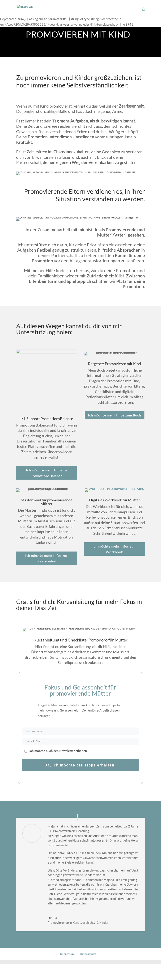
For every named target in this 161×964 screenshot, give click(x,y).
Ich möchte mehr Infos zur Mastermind (46, 558)
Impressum (67, 954)
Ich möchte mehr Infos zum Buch (114, 415)
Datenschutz (88, 954)
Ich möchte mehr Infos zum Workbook (114, 549)
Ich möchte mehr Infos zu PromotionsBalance (46, 473)
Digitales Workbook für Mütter (114, 500)
